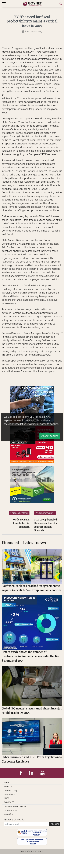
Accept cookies (49, 436)
